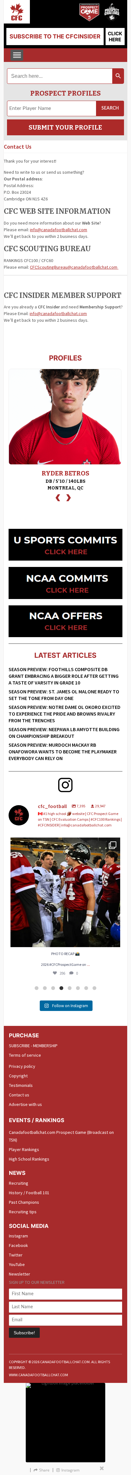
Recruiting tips (23, 1212)
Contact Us (17, 146)
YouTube (17, 1264)
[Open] (68, 892)
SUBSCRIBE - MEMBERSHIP (33, 1045)
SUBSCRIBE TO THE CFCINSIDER (55, 36)
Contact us (19, 1095)
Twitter (16, 1255)
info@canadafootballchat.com (58, 229)
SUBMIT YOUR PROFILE (65, 127)
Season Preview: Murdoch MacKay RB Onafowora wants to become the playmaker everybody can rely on (63, 751)
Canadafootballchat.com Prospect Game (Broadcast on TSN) (61, 1136)
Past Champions (24, 1202)
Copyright (18, 1076)
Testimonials (21, 1085)
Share (44, 1470)
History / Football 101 (29, 1192)
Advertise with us (25, 1104)
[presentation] (58, 497)
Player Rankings (24, 1149)
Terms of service (25, 1055)
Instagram (18, 1236)
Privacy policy (22, 1066)
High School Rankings (29, 1159)
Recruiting (18, 1183)
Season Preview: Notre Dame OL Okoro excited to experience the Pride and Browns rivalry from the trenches (65, 714)
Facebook (18, 1245)
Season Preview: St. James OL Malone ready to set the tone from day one (64, 694)
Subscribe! (24, 1332)
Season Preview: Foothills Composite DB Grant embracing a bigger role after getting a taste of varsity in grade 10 (64, 676)
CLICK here (115, 36)
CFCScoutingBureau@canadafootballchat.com (73, 267)
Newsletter (19, 1274)
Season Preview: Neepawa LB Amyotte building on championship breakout (64, 732)
